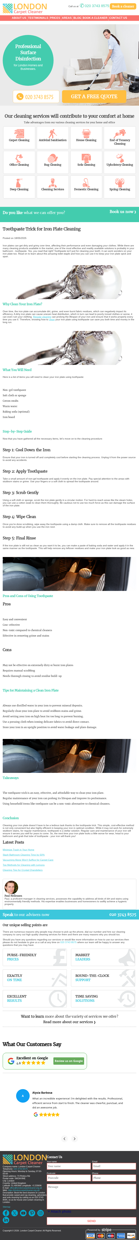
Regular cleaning (42, 316)
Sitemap (6, 1207)
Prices (55, 17)
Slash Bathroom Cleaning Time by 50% (24, 854)
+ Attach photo (59, 1211)
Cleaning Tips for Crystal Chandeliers (23, 870)
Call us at (88, 6)
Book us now (121, 211)
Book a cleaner (123, 6)
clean (52, 319)
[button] (64, 1138)
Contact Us (118, 17)
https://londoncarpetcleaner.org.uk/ (24, 1190)
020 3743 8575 (122, 914)
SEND (91, 1221)
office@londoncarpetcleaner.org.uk (26, 1188)
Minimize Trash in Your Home (18, 849)
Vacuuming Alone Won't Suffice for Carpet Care (28, 859)
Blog (77, 17)
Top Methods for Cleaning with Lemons (24, 865)
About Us (19, 17)
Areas (67, 17)
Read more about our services (68, 1022)
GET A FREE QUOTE (94, 96)
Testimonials (38, 17)
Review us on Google (69, 1061)
